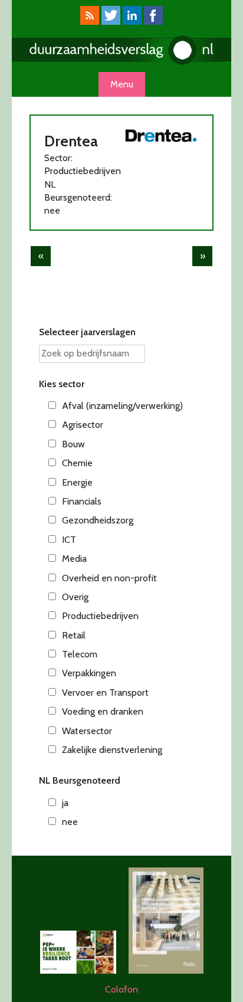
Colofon (121, 989)
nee (70, 821)
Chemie (77, 463)
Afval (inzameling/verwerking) (122, 405)
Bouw (73, 444)
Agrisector (82, 424)
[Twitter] (110, 21)
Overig (75, 596)
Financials (81, 501)
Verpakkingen (89, 673)
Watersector (87, 730)
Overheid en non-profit (109, 578)
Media (74, 558)
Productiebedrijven (100, 615)
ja (65, 802)
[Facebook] (153, 21)
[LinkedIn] (132, 21)
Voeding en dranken (102, 711)
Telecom (79, 654)
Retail (74, 635)
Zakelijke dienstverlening (112, 749)
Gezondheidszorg (97, 520)
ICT (69, 539)
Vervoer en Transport (105, 692)
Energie (77, 482)
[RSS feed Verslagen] (89, 21)
